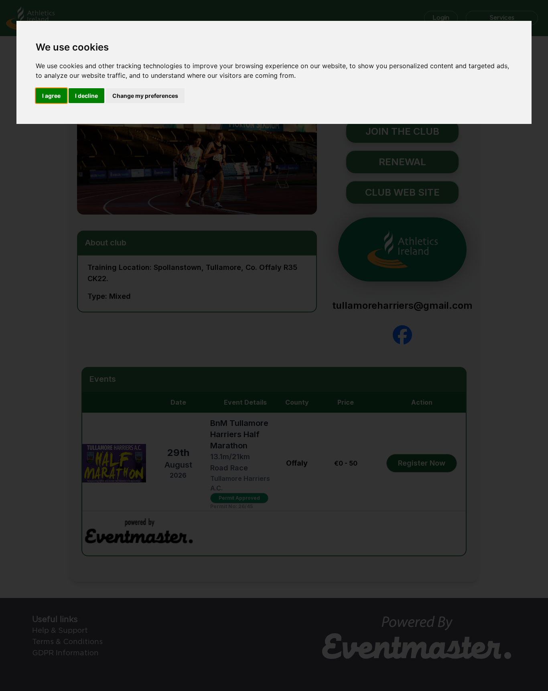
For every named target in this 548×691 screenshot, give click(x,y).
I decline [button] (86, 95)
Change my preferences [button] (145, 95)
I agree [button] (51, 95)
